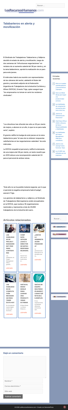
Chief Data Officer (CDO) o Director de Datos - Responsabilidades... (24, 244)
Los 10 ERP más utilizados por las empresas (61, 153)
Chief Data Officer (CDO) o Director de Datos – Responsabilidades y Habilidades (61, 125)
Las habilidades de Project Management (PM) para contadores (10, 244)
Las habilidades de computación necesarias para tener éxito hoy (60, 107)
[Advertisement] (24, 43)
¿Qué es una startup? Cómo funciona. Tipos (60, 146)
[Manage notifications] (64, 407)
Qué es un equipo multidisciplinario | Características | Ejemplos (39, 291)
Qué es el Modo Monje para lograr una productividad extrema (24, 293)
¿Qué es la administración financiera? (60, 115)
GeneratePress (48, 407)
